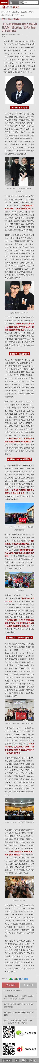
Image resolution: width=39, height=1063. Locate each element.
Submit (36, 2)
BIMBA (11, 2)
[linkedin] (25, 979)
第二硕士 (24, 12)
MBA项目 (15, 12)
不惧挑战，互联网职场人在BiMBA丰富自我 (19, 1013)
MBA (9, 19)
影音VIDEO (19, 15)
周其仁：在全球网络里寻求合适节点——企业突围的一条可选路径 (18, 1021)
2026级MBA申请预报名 (13, 990)
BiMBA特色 (5, 12)
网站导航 (4, 2)
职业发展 (9, 15)
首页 (3, 19)
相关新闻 (28, 985)
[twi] (22, 979)
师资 (30, 12)
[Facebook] (20, 979)
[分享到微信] (10, 979)
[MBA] (15, 7)
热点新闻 (10, 985)
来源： (4, 36)
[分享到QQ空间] (12, 979)
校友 (3, 15)
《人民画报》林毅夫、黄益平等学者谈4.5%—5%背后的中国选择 (19, 997)
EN (21, 2)
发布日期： (5, 34)
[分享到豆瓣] (17, 979)
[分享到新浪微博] (15, 979)
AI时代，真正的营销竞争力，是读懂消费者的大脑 (18, 1005)
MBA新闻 (17, 19)
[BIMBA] (7, 7)
